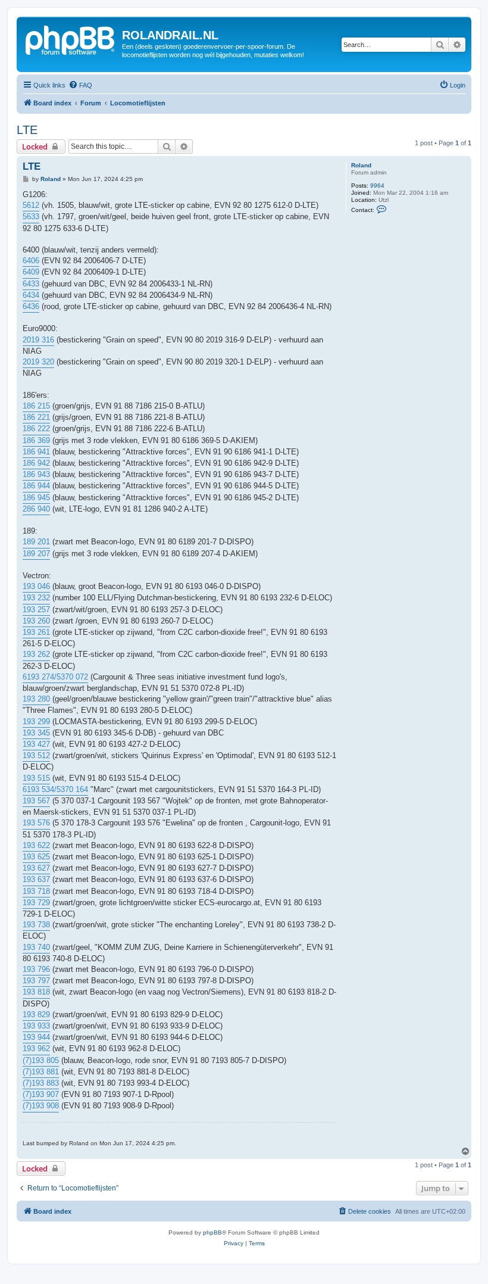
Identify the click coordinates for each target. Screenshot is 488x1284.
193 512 (36, 755)
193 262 (36, 654)
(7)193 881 (41, 1071)
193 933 (36, 1025)
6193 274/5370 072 (55, 676)
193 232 (36, 597)
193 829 (36, 1014)
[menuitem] (80, 85)
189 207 (36, 553)
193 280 (36, 698)
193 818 (36, 991)
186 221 (36, 417)
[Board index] (71, 39)
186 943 (36, 474)
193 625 (36, 856)
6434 (31, 295)
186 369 (36, 440)
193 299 (36, 721)
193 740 (36, 947)
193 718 (36, 891)
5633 (31, 216)
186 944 (36, 485)
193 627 (36, 868)
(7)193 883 (41, 1083)
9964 (377, 185)
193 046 (36, 586)
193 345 (36, 732)
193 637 (36, 879)
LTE (27, 129)
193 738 (36, 924)
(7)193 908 (41, 1105)
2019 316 (38, 339)
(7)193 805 (41, 1060)
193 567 (36, 800)
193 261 (36, 632)
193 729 (36, 902)
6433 (31, 283)
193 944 (36, 1037)
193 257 (36, 609)
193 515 (36, 778)
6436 (31, 306)
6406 (31, 260)
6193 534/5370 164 (55, 789)
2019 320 (38, 361)
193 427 (36, 744)
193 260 (36, 620)
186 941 (36, 451)
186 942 (36, 463)
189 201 (36, 541)
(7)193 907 (41, 1094)
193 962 (36, 1048)
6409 (31, 271)
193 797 (36, 980)
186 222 (36, 428)
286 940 (36, 508)
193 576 (36, 822)
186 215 (36, 405)
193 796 (36, 969)
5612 (31, 205)
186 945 (36, 497)
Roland (361, 165)
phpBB (212, 1232)
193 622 (36, 845)
